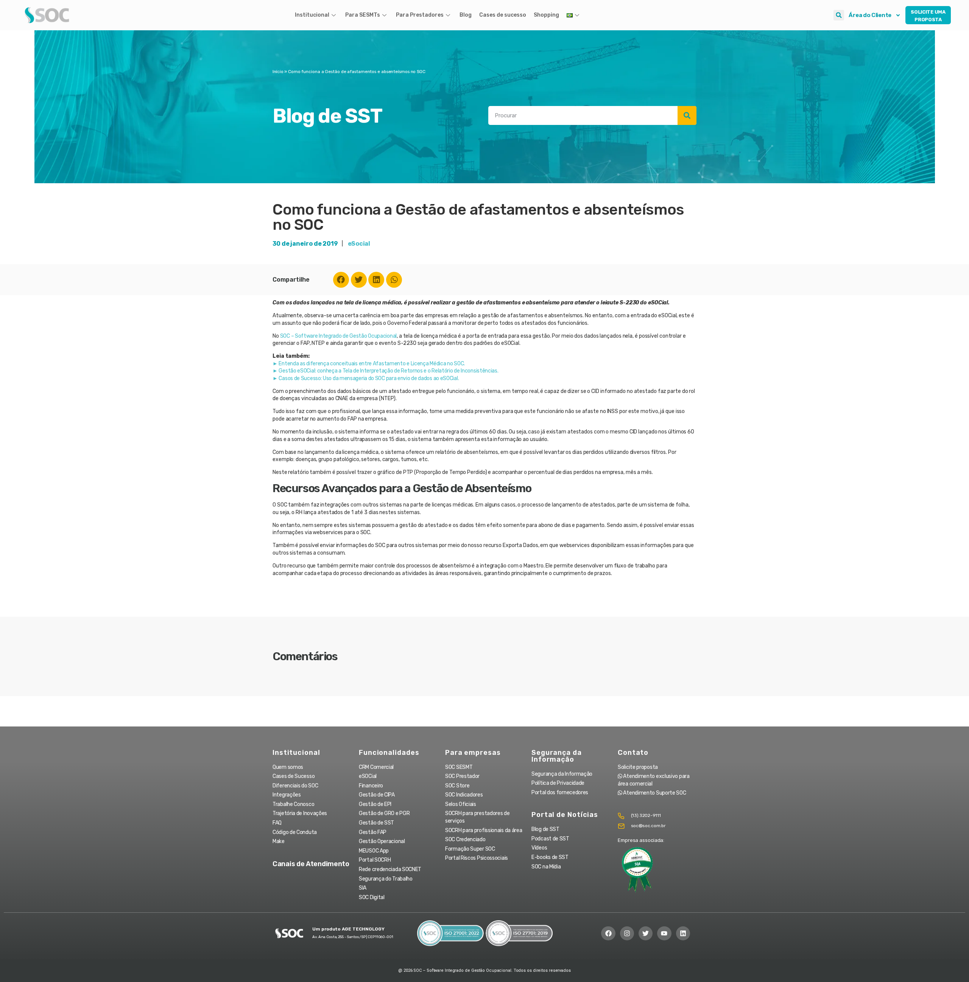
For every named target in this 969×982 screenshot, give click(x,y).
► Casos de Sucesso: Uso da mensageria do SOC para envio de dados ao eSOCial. (366, 378)
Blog (466, 15)
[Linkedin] (376, 280)
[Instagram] (627, 933)
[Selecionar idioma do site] (574, 15)
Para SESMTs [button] (362, 15)
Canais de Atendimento (311, 864)
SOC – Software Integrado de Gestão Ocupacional (338, 336)
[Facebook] (341, 280)
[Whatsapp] (394, 280)
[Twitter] (359, 280)
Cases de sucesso (502, 15)
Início (278, 71)
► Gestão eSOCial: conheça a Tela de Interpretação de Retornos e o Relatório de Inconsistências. (386, 371)
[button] (838, 15)
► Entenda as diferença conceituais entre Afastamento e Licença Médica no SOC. (369, 363)
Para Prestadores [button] (420, 15)
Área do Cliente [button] (870, 15)
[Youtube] (664, 933)
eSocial (359, 243)
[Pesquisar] (687, 115)
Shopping (546, 15)
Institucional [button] (312, 15)
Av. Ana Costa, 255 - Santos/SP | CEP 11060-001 (352, 937)
